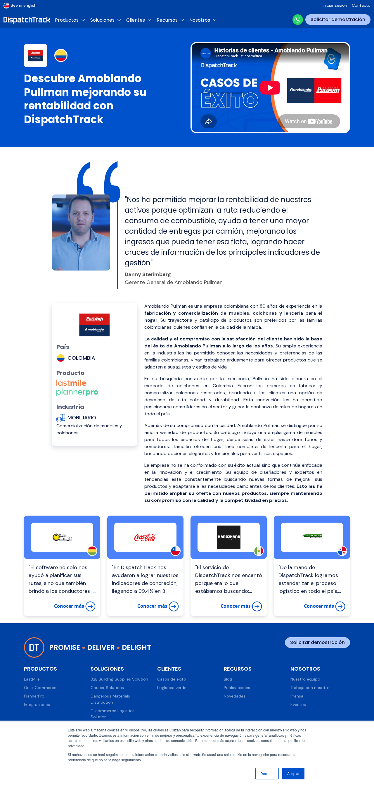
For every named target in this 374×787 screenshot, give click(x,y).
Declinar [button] (267, 773)
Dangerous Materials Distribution (110, 699)
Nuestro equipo (305, 679)
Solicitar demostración (338, 19)
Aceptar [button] (293, 773)
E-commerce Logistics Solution (112, 713)
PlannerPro (34, 696)
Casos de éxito (171, 679)
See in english (24, 5)
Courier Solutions (107, 687)
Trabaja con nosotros (311, 687)
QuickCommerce (40, 687)
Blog (228, 679)
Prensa (296, 696)
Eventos (298, 704)
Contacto (361, 5)
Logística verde (171, 687)
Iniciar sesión (335, 5)
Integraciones (37, 704)
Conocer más (69, 606)
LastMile (32, 679)
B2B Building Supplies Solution (119, 679)
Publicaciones (237, 687)
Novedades (234, 696)
